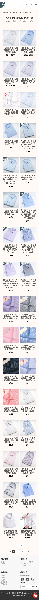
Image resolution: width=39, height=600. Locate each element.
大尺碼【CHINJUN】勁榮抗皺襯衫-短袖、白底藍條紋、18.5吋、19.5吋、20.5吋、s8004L (28, 249)
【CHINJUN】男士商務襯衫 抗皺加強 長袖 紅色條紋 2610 (10, 409)
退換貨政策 (4, 583)
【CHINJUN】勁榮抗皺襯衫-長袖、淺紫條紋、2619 (11, 50)
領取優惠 (34, 586)
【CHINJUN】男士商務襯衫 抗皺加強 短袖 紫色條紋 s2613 (10, 316)
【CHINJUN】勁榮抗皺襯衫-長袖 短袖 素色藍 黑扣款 (28, 502)
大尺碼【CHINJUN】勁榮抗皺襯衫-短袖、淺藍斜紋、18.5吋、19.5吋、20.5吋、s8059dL (28, 144)
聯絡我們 (3, 562)
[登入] (22, 5)
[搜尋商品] (27, 5)
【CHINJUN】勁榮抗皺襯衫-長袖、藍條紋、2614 (28, 50)
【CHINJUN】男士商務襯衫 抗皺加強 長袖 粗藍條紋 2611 (28, 347)
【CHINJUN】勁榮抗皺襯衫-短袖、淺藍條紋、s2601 (28, 440)
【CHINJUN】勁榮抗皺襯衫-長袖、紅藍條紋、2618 (28, 81)
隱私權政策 (4, 581)
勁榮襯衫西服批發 (6, 12)
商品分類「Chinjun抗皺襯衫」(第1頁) (23, 12)
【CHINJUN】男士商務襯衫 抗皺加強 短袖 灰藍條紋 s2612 (28, 316)
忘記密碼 (3, 577)
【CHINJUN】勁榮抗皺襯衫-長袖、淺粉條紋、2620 (11, 81)
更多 (20, 545)
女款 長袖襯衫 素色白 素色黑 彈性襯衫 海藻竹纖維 (11, 533)
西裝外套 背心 (24, 566)
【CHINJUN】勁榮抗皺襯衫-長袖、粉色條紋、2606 (11, 471)
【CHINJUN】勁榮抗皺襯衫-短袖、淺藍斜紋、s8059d (28, 177)
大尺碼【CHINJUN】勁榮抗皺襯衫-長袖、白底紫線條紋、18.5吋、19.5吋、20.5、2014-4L (10, 249)
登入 (7, 575)
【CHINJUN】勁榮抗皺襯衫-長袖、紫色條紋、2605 (28, 471)
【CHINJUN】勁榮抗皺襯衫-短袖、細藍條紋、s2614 (11, 143)
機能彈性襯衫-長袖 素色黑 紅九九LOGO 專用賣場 (28, 533)
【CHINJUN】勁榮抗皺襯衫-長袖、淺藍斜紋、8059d (11, 212)
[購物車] (31, 5)
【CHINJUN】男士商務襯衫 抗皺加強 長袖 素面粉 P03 (11, 347)
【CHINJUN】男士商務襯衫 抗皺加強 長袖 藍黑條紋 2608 (10, 378)
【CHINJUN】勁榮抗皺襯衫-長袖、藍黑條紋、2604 (11, 502)
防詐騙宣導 (4, 585)
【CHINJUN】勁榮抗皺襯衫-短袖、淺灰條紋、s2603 (28, 409)
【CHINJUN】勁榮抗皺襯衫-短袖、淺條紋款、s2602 (11, 440)
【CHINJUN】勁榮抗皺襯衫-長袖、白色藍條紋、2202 (28, 112)
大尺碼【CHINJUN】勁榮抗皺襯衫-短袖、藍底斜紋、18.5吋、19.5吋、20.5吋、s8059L (28, 214)
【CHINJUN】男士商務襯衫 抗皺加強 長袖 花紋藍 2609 (28, 378)
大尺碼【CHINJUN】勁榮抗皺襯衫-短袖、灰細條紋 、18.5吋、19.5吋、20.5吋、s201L (28, 283)
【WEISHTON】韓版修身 (26, 562)
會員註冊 (3, 575)
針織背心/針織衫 (24, 564)
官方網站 (3, 564)
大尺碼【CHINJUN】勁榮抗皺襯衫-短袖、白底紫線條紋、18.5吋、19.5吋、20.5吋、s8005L (10, 283)
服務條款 (3, 579)
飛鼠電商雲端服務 (18, 595)
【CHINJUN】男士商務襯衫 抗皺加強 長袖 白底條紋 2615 (10, 112)
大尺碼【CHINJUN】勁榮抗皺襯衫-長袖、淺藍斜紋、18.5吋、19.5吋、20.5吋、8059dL (10, 179)
